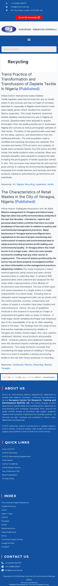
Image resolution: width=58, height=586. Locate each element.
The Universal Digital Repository (15, 502)
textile (51, 184)
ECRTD (4, 517)
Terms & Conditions (29, 582)
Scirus (4, 536)
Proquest (5, 521)
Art (13, 184)
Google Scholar (7, 543)
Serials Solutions (8, 528)
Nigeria (20, 184)
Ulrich (4, 510)
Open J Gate (6, 513)
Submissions (7, 460)
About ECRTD (8, 449)
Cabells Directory (8, 506)
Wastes (48, 364)
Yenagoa (5, 368)
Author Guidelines (10, 464)
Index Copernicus (8, 532)
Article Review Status (11, 467)
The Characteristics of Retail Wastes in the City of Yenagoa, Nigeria (28, 197)
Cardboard (17, 364)
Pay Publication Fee (10, 471)
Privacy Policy (8, 478)
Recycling (30, 184)
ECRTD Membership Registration (16, 456)
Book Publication (9, 475)
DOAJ (4, 525)
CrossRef (5, 547)
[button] (29, 39)
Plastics (28, 364)
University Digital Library (12, 539)
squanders (41, 184)
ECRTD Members (9, 453)
